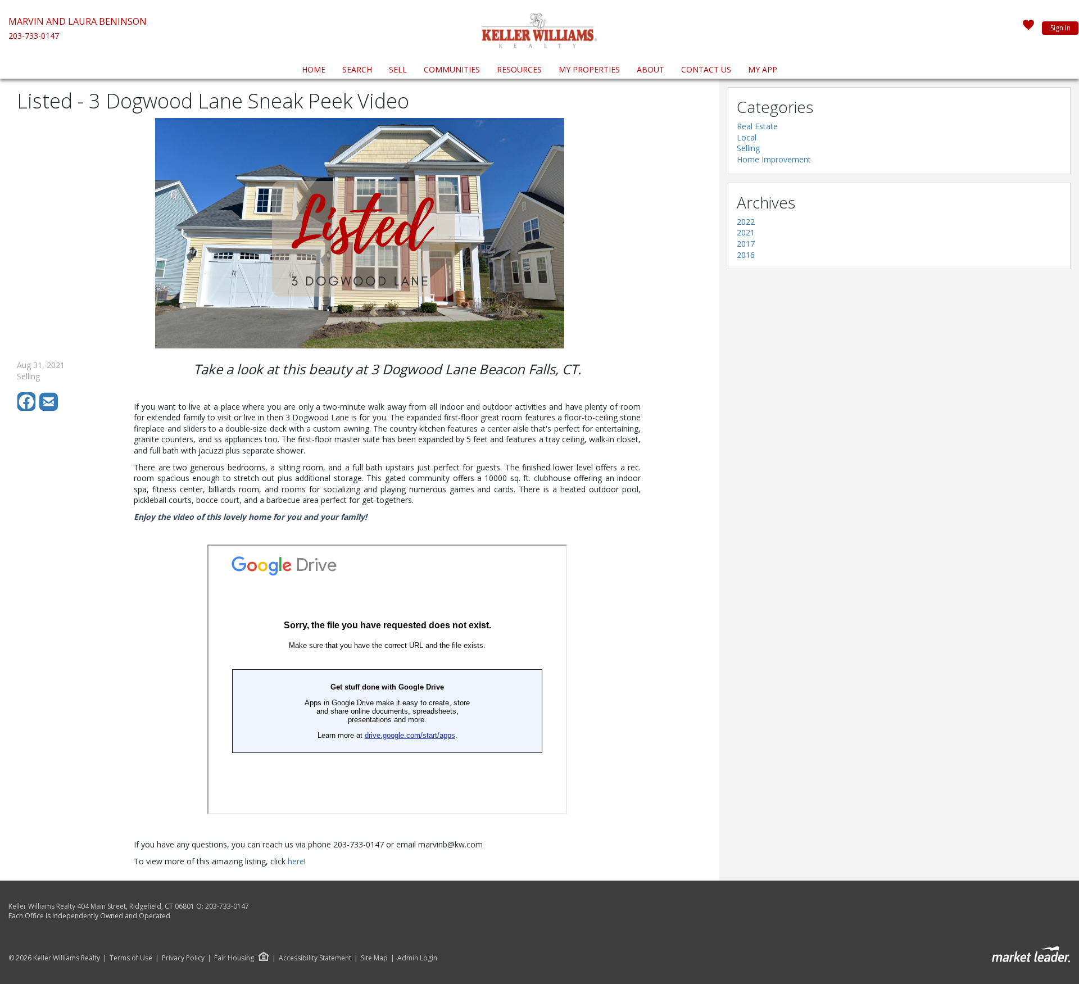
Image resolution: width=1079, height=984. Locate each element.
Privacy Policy (183, 958)
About (650, 69)
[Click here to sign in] (1028, 28)
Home (313, 69)
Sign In (1060, 28)
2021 (746, 232)
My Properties (589, 69)
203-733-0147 (33, 35)
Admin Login (417, 958)
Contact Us (706, 69)
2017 (746, 243)
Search (357, 69)
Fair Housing (234, 958)
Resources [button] (519, 69)
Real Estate (757, 126)
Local (746, 137)
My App (762, 69)
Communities (452, 69)
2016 (746, 255)
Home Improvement (774, 159)
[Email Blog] (49, 408)
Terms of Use (131, 958)
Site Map (374, 958)
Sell (398, 69)
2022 (746, 221)
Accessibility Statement (315, 958)
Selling (748, 148)
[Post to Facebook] (28, 408)
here (296, 861)
